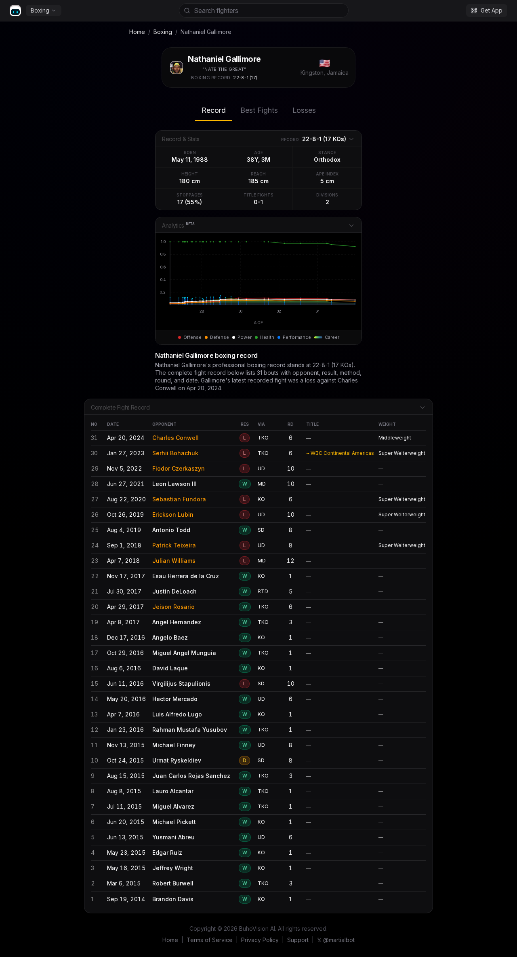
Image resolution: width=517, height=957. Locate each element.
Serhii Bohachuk (175, 453)
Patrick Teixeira (174, 545)
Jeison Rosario (173, 606)
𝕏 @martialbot (336, 939)
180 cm (189, 180)
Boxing (40, 10)
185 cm (258, 180)
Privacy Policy (260, 939)
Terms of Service (210, 939)
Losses (304, 110)
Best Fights (259, 110)
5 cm (327, 180)
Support (298, 939)
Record (214, 110)
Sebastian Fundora (179, 499)
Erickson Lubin (172, 514)
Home (137, 31)
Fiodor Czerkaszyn (178, 468)
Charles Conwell (175, 437)
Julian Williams (173, 560)
